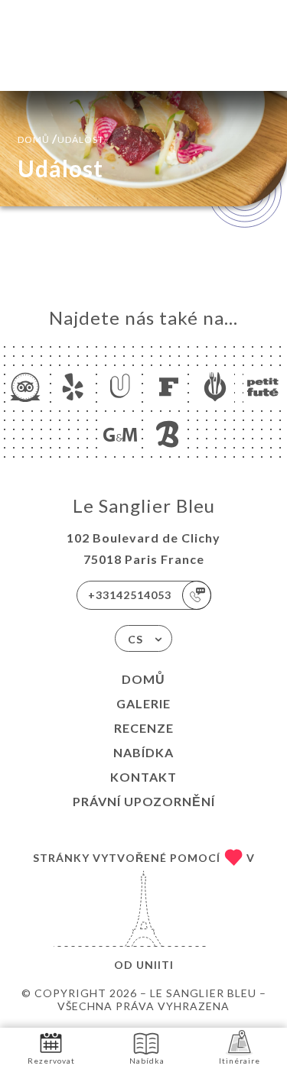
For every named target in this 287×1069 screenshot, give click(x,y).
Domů (143, 679)
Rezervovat (51, 1060)
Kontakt (143, 776)
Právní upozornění (144, 801)
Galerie (143, 703)
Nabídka (143, 752)
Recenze (144, 728)
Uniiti (155, 964)
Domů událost (61, 138)
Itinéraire (239, 1060)
